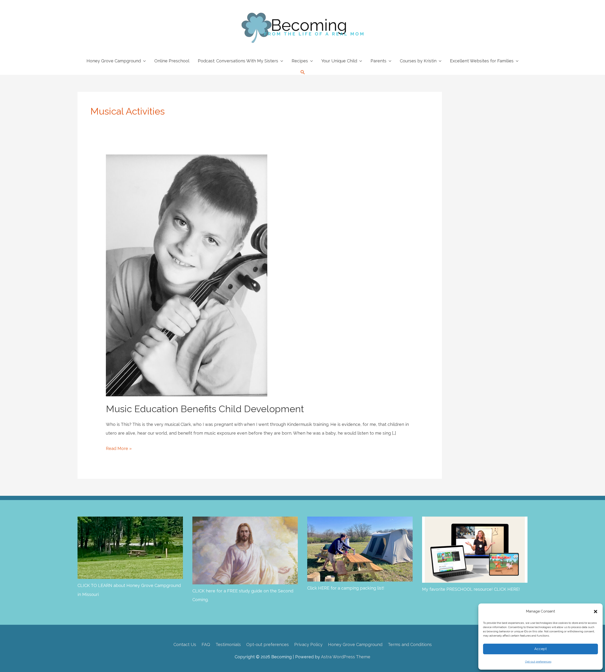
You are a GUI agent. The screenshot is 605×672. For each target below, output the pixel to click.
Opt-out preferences (538, 661)
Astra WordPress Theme (345, 656)
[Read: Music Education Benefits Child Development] (186, 274)
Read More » (119, 449)
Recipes (300, 60)
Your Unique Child (339, 60)
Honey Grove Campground (113, 60)
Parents (378, 60)
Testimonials (228, 644)
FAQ (206, 644)
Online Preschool (171, 60)
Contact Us (184, 644)
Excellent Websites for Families (482, 60)
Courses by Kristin (418, 60)
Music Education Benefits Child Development (205, 408)
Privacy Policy (308, 644)
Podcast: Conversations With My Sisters (238, 60)
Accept (540, 649)
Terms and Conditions (410, 644)
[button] (595, 611)
